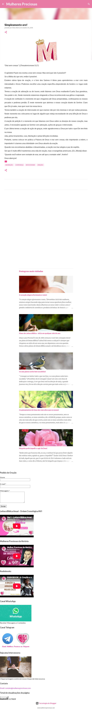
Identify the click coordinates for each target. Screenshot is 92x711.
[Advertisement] (46, 212)
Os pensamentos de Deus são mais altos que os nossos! (39, 410)
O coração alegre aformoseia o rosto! (33, 295)
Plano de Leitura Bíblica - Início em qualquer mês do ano (39, 333)
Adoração (9, 165)
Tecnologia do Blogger (47, 703)
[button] (5, 32)
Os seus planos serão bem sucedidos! (32, 372)
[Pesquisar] (40, 4)
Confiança (19, 165)
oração (40, 165)
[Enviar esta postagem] (5, 162)
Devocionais (30, 165)
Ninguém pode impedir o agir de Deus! (33, 448)
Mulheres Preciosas (21, 4)
